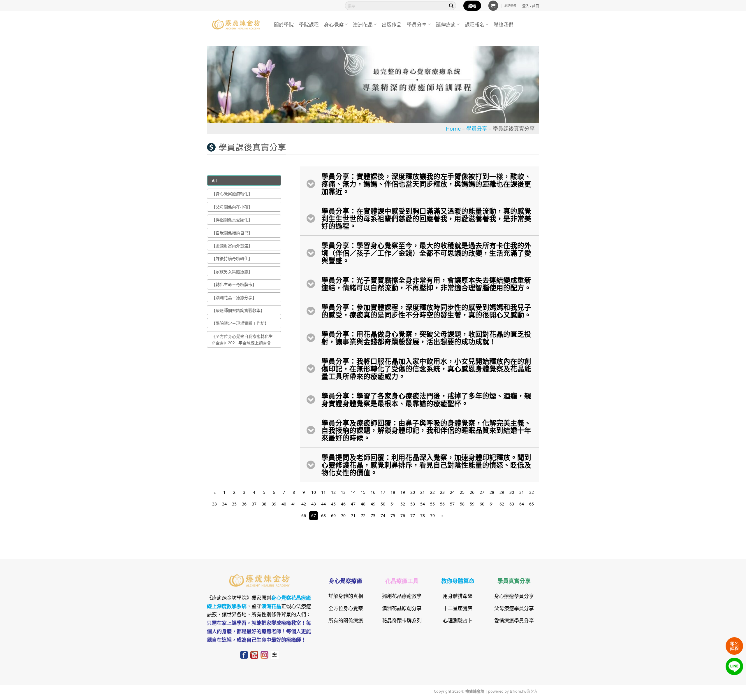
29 (501, 492)
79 (432, 515)
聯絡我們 (503, 24)
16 (373, 492)
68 (323, 515)
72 (363, 515)
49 (373, 504)
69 (333, 515)
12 (333, 492)
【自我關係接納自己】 (232, 233)
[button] (493, 5)
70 (343, 515)
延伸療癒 (446, 24)
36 (244, 504)
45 (333, 504)
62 (501, 504)
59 (472, 504)
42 (303, 504)
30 (511, 492)
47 (353, 504)
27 (482, 492)
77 (412, 515)
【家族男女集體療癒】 (232, 271)
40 (283, 504)
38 (264, 504)
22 (432, 492)
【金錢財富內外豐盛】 (232, 245)
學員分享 (417, 24)
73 (373, 515)
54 (422, 504)
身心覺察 (334, 24)
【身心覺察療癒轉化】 (232, 193)
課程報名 (475, 24)
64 (521, 504)
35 (234, 504)
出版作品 (392, 24)
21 (422, 492)
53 (412, 504)
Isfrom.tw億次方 (523, 691)
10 (313, 492)
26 (472, 492)
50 (383, 504)
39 (274, 504)
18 (392, 492)
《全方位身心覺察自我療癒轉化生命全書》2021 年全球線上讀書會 (242, 339)
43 (313, 504)
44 (323, 504)
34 (224, 504)
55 (432, 504)
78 (422, 515)
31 (521, 492)
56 (442, 504)
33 (214, 504)
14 (353, 492)
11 (323, 492)
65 (531, 504)
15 (363, 492)
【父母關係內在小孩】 (232, 207)
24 (452, 492)
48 (363, 504)
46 (343, 504)
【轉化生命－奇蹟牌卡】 (234, 284)
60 (482, 504)
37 (254, 504)
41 (293, 504)
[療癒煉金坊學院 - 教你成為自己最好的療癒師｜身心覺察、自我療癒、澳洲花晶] (236, 24)
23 (442, 492)
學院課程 (309, 24)
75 (392, 515)
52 (402, 504)
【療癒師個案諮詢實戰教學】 (238, 310)
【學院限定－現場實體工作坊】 (240, 323)
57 (452, 504)
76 (402, 515)
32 (531, 492)
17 (383, 492)
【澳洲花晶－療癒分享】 (234, 297)
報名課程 (734, 645)
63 (511, 504)
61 (492, 504)
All (214, 180)
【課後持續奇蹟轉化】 (232, 258)
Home (453, 128)
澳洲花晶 (363, 24)
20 (412, 492)
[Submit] (451, 5)
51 (392, 504)
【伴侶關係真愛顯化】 (232, 219)
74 (383, 515)
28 (492, 492)
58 (462, 504)
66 (303, 515)
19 (402, 492)
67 (313, 515)
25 (462, 492)
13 (343, 492)
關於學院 (284, 24)
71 (353, 515)
